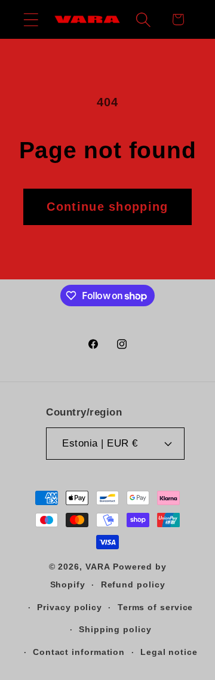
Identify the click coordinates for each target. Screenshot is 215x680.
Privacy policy (69, 607)
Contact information (79, 652)
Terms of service (156, 607)
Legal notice (169, 652)
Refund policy (133, 584)
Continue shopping (107, 206)
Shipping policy (115, 629)
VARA (97, 566)
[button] (31, 19)
